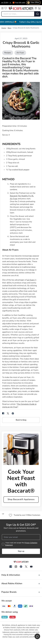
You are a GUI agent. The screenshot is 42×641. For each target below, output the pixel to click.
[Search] (37, 14)
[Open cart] (39, 8)
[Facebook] (11, 566)
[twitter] (8, 413)
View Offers (33, 2)
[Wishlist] (5, 8)
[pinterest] (13, 413)
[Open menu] (2, 8)
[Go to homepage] (21, 8)
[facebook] (3, 413)
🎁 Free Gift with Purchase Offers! (21, 3)
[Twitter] (26, 566)
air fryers (31, 280)
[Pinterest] (21, 566)
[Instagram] (16, 566)
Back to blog (21, 420)
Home (3, 28)
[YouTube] (31, 566)
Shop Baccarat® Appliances (21, 500)
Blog (9, 28)
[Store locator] (36, 8)
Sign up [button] (21, 551)
